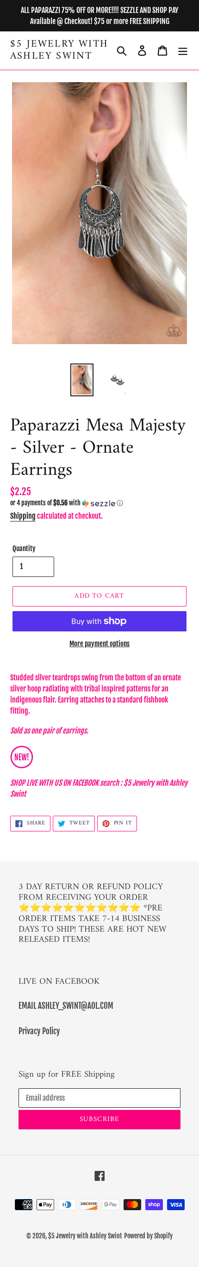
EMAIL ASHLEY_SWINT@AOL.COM (66, 1006)
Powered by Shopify (148, 1236)
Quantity (24, 548)
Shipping (23, 516)
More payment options (99, 643)
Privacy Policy (39, 1031)
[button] (99, 503)
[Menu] (183, 50)
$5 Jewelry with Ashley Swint (59, 50)
